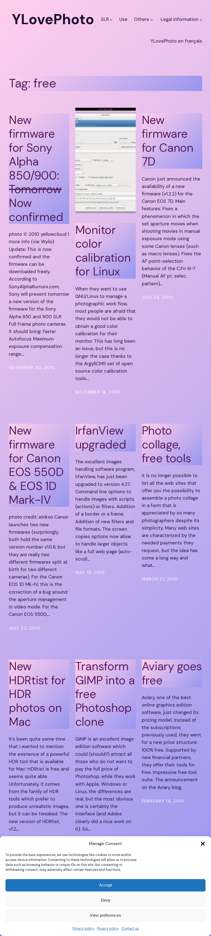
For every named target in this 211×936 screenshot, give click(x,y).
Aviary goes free (172, 673)
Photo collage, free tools (166, 444)
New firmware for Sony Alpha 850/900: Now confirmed (36, 168)
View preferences (105, 915)
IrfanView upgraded (100, 438)
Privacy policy (83, 928)
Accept (105, 885)
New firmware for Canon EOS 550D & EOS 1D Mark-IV (36, 465)
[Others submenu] (151, 19)
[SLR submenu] (111, 19)
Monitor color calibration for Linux (103, 251)
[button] (203, 843)
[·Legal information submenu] (200, 19)
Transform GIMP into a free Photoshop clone (105, 694)
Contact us (130, 928)
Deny (105, 900)
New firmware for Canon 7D (167, 141)
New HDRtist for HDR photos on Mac (37, 694)
